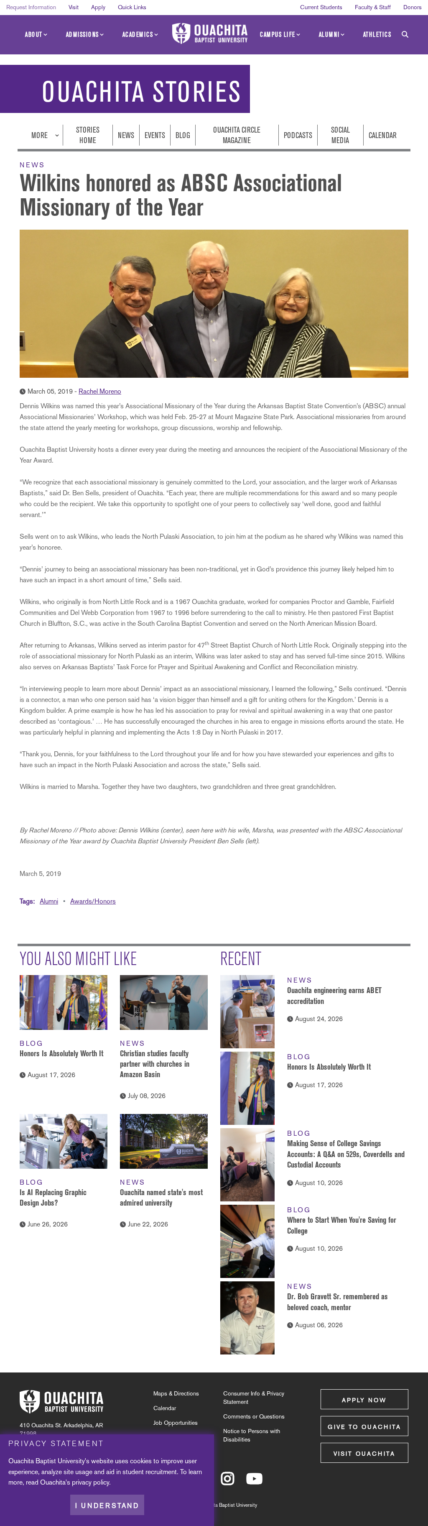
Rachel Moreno (100, 391)
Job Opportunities (175, 1422)
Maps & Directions (176, 1393)
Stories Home (87, 135)
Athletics (377, 34)
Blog (183, 135)
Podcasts (298, 135)
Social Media (340, 135)
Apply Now (364, 1400)
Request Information (31, 7)
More (40, 135)
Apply (98, 7)
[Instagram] (227, 1482)
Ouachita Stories (142, 92)
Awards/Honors (93, 901)
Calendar (383, 135)
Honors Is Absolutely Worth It (61, 1053)
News (126, 135)
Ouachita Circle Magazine (236, 135)
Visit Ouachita (364, 1453)
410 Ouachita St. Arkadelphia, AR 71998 (61, 1429)
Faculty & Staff (373, 7)
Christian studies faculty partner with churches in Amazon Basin (154, 1064)
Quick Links (132, 7)
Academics (137, 34)
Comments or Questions (254, 1416)
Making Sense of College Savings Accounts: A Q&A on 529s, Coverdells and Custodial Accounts (346, 1154)
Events (155, 135)
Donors (412, 7)
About (34, 34)
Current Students (321, 7)
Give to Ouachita (364, 1427)
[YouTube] (254, 1482)
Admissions (82, 34)
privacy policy (90, 1482)
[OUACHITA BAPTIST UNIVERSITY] (209, 33)
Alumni (329, 34)
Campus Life (278, 34)
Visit (74, 7)
